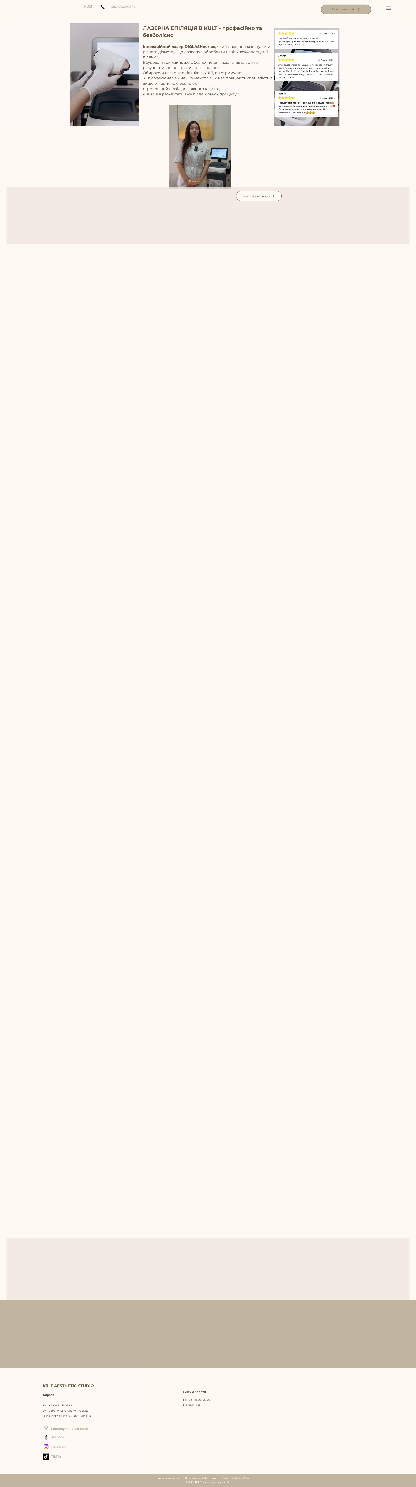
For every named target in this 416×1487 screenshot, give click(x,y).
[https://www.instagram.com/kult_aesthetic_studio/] (46, 1446)
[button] (388, 8)
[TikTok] (46, 1457)
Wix (228, 1482)
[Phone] (103, 7)
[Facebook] (46, 1437)
